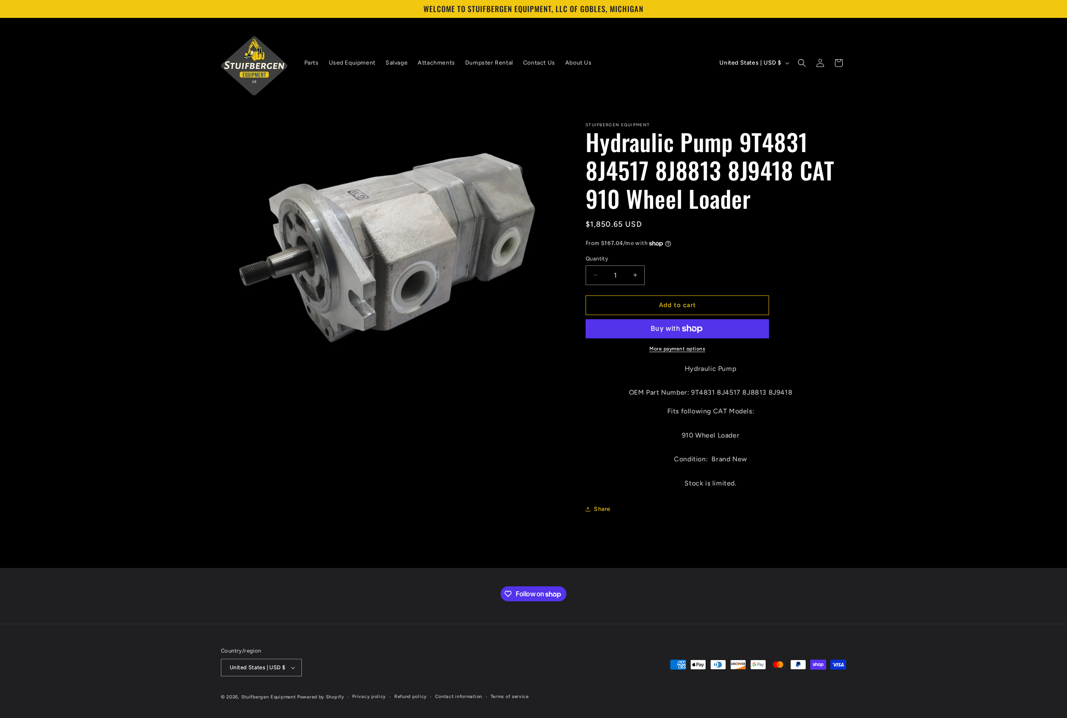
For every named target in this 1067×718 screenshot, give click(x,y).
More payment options (677, 349)
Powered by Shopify (320, 697)
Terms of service (510, 696)
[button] (802, 63)
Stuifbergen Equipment (268, 697)
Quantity (597, 258)
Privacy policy (369, 696)
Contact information (458, 696)
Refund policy (410, 696)
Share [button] (602, 509)
